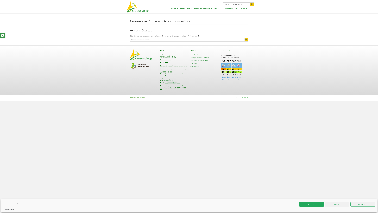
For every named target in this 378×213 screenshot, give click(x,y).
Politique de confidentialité (199, 58)
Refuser (337, 204)
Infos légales (194, 55)
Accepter (311, 204)
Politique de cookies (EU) (199, 60)
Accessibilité (194, 66)
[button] (2, 35)
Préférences (362, 204)
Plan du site (194, 63)
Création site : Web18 (242, 98)
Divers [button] (217, 8)
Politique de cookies (8, 209)
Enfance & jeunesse (202, 8)
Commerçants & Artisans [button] (234, 8)
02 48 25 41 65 (168, 81)
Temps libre (185, 8)
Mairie (173, 8)
